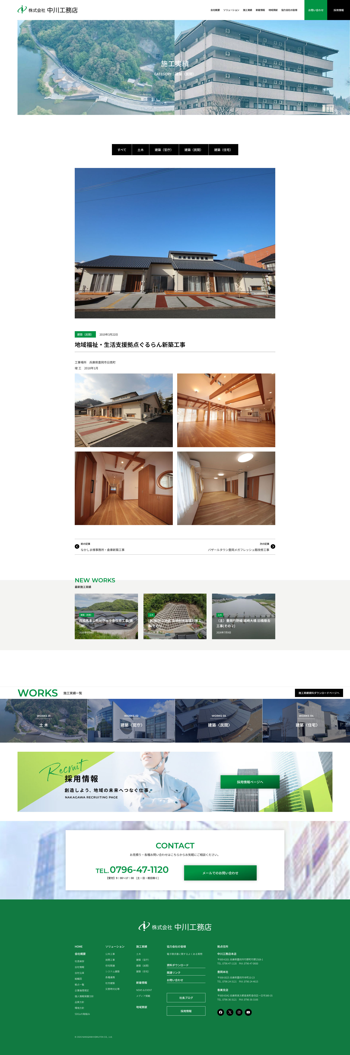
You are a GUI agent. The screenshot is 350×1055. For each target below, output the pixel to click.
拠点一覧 (79, 984)
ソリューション (231, 10)
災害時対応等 (112, 989)
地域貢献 (273, 10)
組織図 (78, 978)
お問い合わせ (175, 980)
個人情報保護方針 (84, 996)
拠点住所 (222, 946)
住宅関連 (110, 965)
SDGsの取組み (82, 1014)
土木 (140, 149)
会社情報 (79, 967)
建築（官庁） (164, 149)
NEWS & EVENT (144, 990)
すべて (121, 149)
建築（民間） (185, 73)
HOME (79, 946)
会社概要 (215, 10)
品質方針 (79, 1002)
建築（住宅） (223, 149)
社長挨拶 (79, 961)
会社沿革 (79, 973)
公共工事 (110, 954)
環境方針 (79, 1008)
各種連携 (110, 977)
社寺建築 (110, 983)
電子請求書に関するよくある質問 (184, 954)
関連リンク (173, 972)
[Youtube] (248, 1012)
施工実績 (247, 10)
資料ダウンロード (178, 965)
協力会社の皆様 (289, 10)
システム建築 (112, 971)
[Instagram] (239, 1012)
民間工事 (110, 959)
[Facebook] (220, 1012)
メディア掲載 (143, 996)
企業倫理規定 (82, 990)
